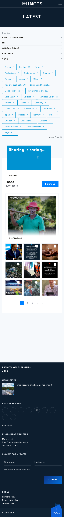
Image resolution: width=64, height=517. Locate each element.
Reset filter (54, 137)
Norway (39, 114)
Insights (25, 67)
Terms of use (8, 503)
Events (10, 67)
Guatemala (29, 108)
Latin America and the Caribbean (39, 90)
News (40, 67)
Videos (10, 79)
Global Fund (10, 108)
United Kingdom (34, 126)
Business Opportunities (16, 367)
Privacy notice (8, 496)
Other (38, 79)
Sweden (10, 120)
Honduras (48, 108)
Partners (7, 54)
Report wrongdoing (10, 500)
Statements (29, 73)
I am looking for (12, 38)
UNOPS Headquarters (15, 434)
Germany (40, 102)
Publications (10, 73)
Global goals (10, 48)
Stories (48, 73)
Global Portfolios (12, 90)
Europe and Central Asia (41, 84)
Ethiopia (29, 96)
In (3, 43)
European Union (47, 96)
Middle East (10, 96)
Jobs (5, 371)
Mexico (24, 114)
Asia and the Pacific (14, 84)
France (25, 102)
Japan (10, 114)
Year (5, 59)
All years (10, 132)
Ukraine (45, 120)
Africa (25, 79)
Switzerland (26, 120)
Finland (10, 102)
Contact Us (7, 425)
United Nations (11, 126)
